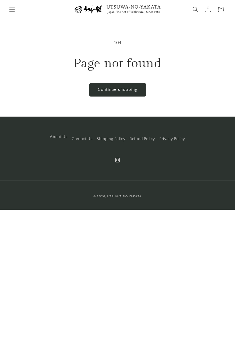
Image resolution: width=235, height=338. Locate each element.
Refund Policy (142, 139)
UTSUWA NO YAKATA (124, 196)
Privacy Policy (172, 139)
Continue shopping (118, 89)
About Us (58, 137)
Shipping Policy (111, 139)
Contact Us (82, 139)
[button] (12, 9)
